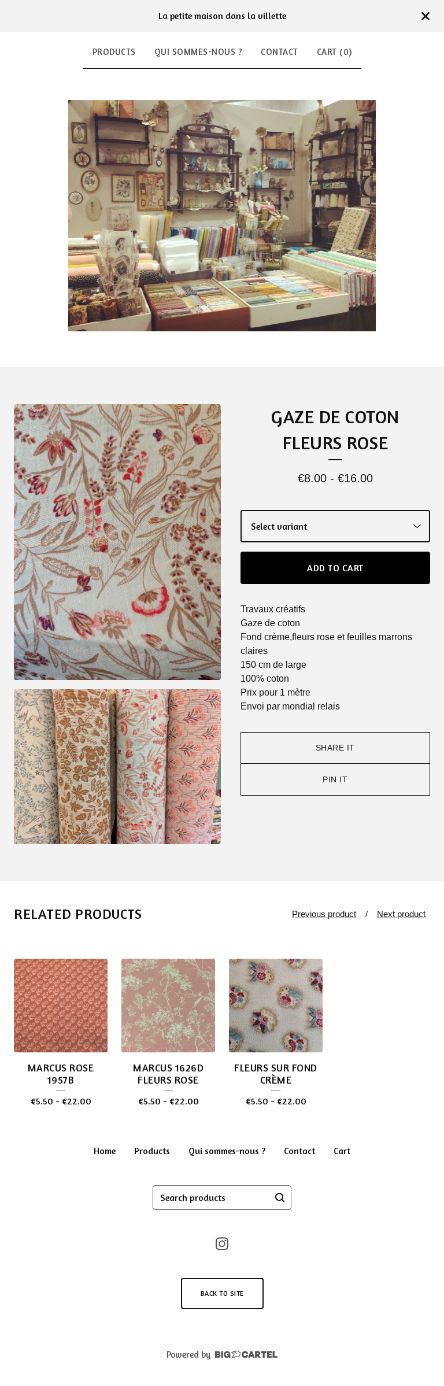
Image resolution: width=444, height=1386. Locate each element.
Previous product (324, 914)
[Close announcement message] (425, 16)
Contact (279, 51)
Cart (342, 1150)
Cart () (334, 51)
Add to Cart (335, 568)
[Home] (222, 215)
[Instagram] (222, 1244)
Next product (401, 914)
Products (114, 51)
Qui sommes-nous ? (198, 51)
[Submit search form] (280, 1197)
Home (105, 1150)
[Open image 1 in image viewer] (117, 542)
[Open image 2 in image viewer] (117, 767)
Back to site (222, 1293)
